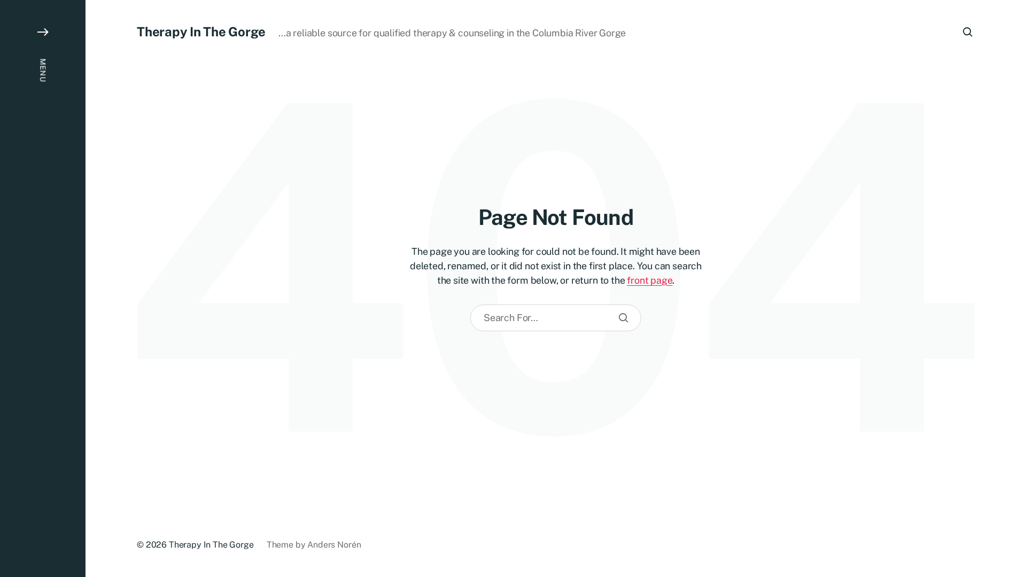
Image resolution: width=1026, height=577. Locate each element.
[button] (43, 288)
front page (649, 280)
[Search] (623, 318)
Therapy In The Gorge (201, 31)
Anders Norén (334, 545)
